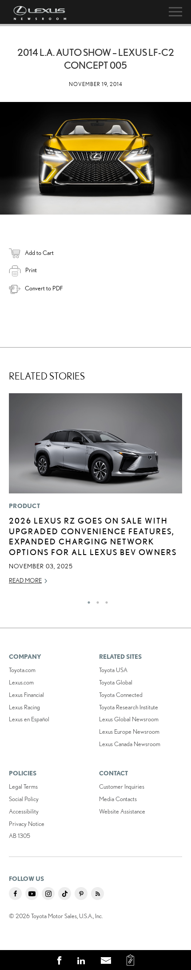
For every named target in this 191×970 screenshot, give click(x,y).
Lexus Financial (26, 694)
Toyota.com (22, 669)
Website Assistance (122, 811)
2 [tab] (95, 600)
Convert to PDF (44, 288)
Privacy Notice (26, 823)
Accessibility (24, 811)
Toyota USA (113, 669)
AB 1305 (19, 835)
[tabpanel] (95, 492)
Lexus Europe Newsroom (129, 731)
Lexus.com (21, 682)
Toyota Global (115, 682)
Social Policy (24, 798)
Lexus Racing (24, 707)
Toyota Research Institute (128, 707)
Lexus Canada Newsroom (129, 743)
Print (31, 270)
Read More (25, 580)
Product (24, 505)
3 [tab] (104, 600)
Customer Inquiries (121, 786)
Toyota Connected (121, 694)
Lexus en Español (29, 719)
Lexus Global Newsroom (129, 719)
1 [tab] (86, 600)
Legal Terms (23, 786)
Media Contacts (118, 798)
